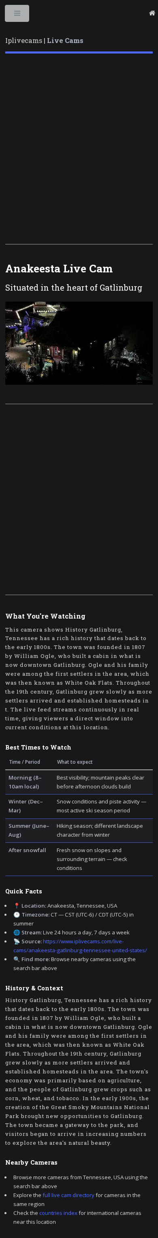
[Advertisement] (79, 149)
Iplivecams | (44, 40)
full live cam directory (68, 1195)
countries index (58, 1213)
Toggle (17, 15)
